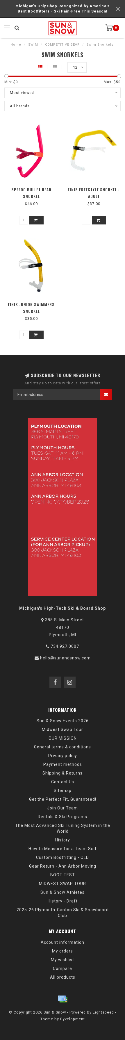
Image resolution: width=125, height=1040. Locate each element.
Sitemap (63, 790)
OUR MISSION (63, 738)
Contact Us (62, 781)
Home (15, 45)
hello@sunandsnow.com (65, 658)
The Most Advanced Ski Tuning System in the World (62, 828)
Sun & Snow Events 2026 (63, 720)
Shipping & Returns (62, 773)
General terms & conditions (62, 747)
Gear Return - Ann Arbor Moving (62, 866)
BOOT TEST (62, 875)
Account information (62, 942)
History (62, 840)
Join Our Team (62, 808)
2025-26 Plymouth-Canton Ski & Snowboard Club (63, 912)
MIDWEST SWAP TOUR (62, 883)
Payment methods (62, 764)
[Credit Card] (62, 999)
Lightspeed (103, 1012)
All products (62, 977)
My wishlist (62, 959)
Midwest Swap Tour (62, 729)
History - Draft (63, 901)
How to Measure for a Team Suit (62, 848)
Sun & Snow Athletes (62, 892)
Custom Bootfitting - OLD (62, 857)
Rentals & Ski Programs (62, 816)
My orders (62, 951)
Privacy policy (62, 755)
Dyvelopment (72, 1019)
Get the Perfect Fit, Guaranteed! (62, 799)
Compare (62, 968)
